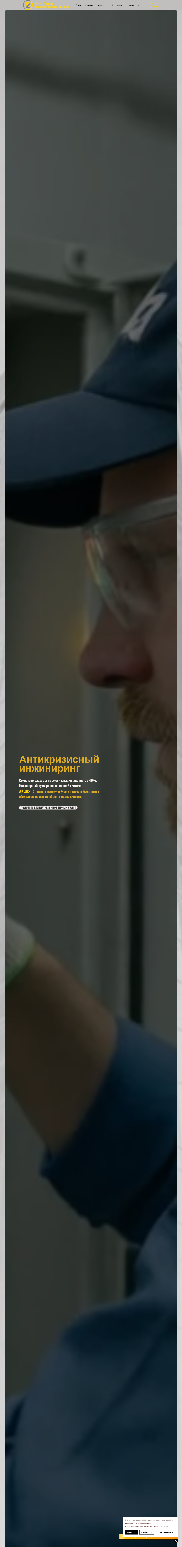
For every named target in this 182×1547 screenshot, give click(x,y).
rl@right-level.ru (153, 6)
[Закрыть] (176, 1541)
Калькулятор (102, 5)
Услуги (78, 5)
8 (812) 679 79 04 (152, 3)
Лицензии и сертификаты (123, 5)
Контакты (89, 5)
